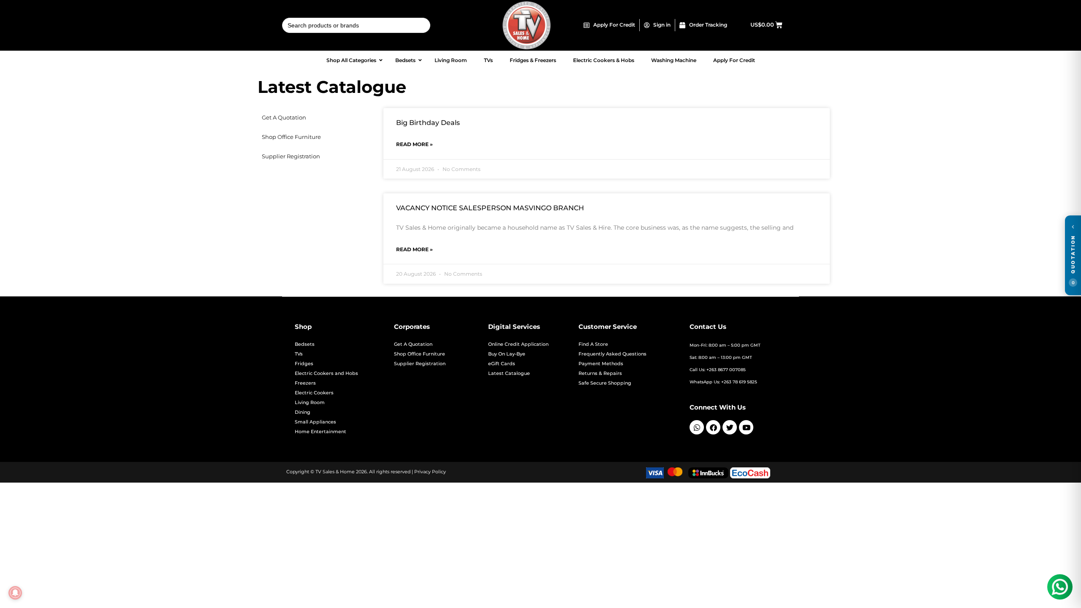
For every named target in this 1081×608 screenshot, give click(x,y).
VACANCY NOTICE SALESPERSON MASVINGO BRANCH (490, 208)
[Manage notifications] (15, 593)
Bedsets (305, 344)
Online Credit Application (518, 344)
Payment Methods (601, 363)
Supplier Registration (291, 156)
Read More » (414, 144)
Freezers (305, 383)
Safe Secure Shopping (605, 383)
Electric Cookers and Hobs (326, 373)
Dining (302, 412)
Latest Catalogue (509, 373)
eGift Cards (501, 363)
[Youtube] (746, 427)
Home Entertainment (320, 431)
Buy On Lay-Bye (506, 354)
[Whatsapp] (697, 427)
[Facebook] (713, 427)
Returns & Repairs (600, 373)
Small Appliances (315, 422)
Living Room (310, 402)
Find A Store (593, 344)
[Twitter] (729, 427)
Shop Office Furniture (291, 137)
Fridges (304, 363)
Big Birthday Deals (428, 123)
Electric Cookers (314, 393)
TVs (299, 354)
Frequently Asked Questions (612, 354)
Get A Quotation (284, 117)
